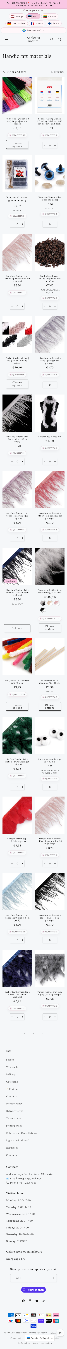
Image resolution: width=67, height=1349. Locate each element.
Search (10, 1059)
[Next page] (42, 1033)
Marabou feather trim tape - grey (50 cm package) (50, 360)
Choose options (17, 145)
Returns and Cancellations (21, 1132)
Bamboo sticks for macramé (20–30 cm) (49, 681)
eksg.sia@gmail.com (30, 1178)
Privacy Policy (14, 1103)
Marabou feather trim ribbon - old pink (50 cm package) (50, 516)
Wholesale (12, 1067)
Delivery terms (14, 1110)
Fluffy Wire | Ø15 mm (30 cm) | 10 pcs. (17, 681)
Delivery (11, 1074)
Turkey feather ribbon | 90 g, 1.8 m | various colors (17, 360)
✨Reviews (12, 1089)
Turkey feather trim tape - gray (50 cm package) (49, 993)
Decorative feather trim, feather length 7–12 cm (50, 591)
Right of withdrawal (17, 1140)
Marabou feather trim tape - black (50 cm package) (50, 918)
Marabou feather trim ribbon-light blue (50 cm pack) (17, 918)
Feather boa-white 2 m (49, 436)
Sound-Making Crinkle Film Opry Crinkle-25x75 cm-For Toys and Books (49, 121)
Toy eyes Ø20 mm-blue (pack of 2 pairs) (49, 198)
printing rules (14, 1125)
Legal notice (24, 1343)
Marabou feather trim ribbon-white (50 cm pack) (17, 439)
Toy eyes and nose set (17, 197)
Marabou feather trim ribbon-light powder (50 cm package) (50, 841)
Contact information (42, 1343)
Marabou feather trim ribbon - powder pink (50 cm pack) (17, 278)
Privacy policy (17, 1338)
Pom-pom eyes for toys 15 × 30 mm (49, 760)
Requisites (12, 1147)
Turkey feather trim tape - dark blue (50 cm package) (17, 994)
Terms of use (13, 1118)
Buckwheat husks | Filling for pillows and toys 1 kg (50, 278)
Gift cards (12, 1081)
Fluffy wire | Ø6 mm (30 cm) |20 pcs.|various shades (17, 121)
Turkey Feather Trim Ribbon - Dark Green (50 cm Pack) (17, 762)
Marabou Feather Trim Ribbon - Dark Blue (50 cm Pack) (17, 592)
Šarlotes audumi (19, 1332)
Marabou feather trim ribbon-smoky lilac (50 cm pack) (17, 516)
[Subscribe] (53, 1278)
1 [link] (24, 1033)
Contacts (11, 1096)
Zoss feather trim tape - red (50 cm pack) (17, 839)
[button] (6, 39)
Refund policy (56, 1333)
